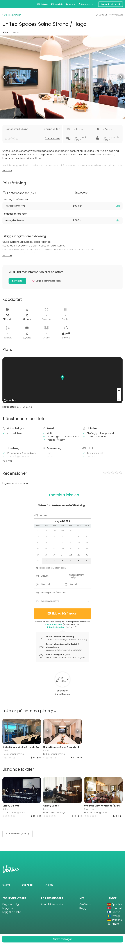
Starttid (45, 584)
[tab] (62, 206)
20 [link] (62, 548)
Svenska (85, 4)
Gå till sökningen (12, 14)
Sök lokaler (42, 4)
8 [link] (78, 536)
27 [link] (38, 530)
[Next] (36, 731)
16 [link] (87, 542)
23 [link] (87, 548)
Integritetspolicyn (56, 627)
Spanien (116, 904)
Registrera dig (10, 904)
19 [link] (54, 548)
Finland (115, 912)
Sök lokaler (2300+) (19, 833)
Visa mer (7, 170)
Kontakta (17, 280)
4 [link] (46, 536)
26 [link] (54, 554)
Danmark (117, 908)
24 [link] (38, 554)
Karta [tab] (16, 32)
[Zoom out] (119, 395)
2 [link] (87, 530)
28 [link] (46, 530)
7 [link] (70, 536)
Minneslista (57, 4)
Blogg (82, 908)
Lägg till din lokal (110, 4)
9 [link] (87, 536)
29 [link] (54, 530)
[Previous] (7, 731)
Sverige (116, 916)
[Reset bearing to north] (119, 399)
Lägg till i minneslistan (111, 14)
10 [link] (38, 542)
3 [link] (38, 536)
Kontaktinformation (52, 904)
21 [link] (70, 548)
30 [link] (62, 530)
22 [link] (79, 548)
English (49, 885)
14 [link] (71, 542)
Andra (115, 923)
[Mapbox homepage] (10, 400)
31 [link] (70, 530)
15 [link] (79, 542)
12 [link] (54, 542)
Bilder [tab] (5, 32)
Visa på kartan (52, 129)
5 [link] (54, 536)
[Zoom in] (119, 390)
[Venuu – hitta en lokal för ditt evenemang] (8, 4)
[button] (4, 77)
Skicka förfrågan (64, 613)
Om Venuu (85, 904)
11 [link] (46, 542)
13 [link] (62, 542)
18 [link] (46, 548)
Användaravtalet (53, 624)
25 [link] (46, 554)
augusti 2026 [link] (62, 521)
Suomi (6, 885)
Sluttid (73, 584)
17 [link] (38, 548)
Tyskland (116, 920)
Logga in (70, 4)
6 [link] (62, 536)
